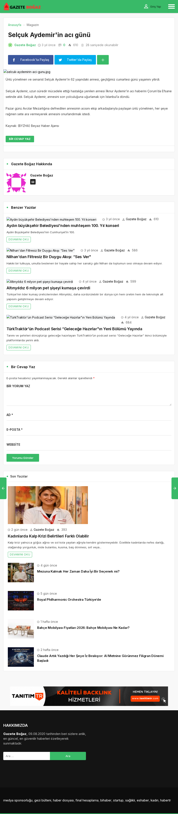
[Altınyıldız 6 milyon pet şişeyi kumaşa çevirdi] (40, 281)
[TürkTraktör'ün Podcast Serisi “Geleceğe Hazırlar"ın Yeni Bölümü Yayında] (61, 317)
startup (118, 800)
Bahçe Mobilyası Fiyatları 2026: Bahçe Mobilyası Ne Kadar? (83, 628)
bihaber (105, 800)
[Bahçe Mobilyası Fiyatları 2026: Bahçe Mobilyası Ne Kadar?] (21, 628)
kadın (154, 800)
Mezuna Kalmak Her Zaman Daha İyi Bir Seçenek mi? (78, 571)
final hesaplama (87, 800)
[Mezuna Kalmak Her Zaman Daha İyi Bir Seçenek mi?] (21, 572)
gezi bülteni (42, 800)
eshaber (143, 800)
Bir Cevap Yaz (20, 139)
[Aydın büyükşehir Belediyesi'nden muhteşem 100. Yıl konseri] (51, 219)
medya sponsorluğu (18, 800)
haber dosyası (63, 800)
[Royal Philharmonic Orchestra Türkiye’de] (21, 600)
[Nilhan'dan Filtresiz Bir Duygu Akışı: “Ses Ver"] (41, 250)
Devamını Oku (18, 239)
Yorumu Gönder (22, 458)
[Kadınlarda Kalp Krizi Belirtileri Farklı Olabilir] (48, 505)
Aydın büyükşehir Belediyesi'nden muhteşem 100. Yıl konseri (63, 225)
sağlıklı (130, 800)
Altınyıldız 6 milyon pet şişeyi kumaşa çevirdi (48, 288)
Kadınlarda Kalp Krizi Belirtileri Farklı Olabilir (48, 536)
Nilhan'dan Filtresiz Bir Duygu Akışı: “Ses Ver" (49, 256)
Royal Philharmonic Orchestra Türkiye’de (69, 599)
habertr (165, 800)
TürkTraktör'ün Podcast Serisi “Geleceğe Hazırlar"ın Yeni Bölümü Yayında (74, 329)
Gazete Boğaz (25, 45)
